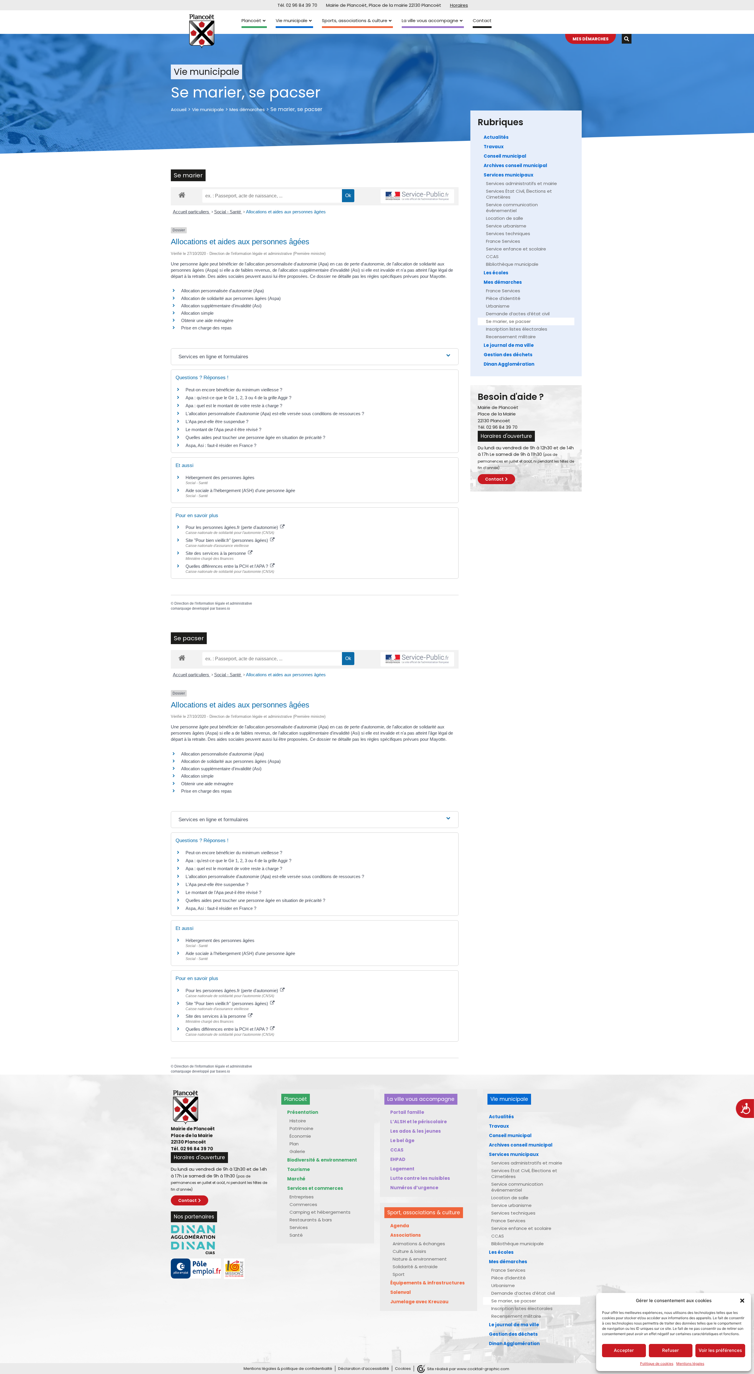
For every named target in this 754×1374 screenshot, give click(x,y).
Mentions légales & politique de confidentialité (288, 1368)
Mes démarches (247, 109)
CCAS (492, 256)
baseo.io (223, 608)
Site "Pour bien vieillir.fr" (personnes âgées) (227, 540)
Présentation (302, 1112)
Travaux (494, 146)
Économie (300, 1136)
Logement (402, 1169)
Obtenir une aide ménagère (207, 320)
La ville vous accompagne (430, 20)
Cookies (403, 1368)
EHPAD (397, 1159)
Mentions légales (690, 1363)
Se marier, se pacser (508, 321)
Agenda (399, 1226)
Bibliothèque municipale (512, 264)
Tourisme (298, 1169)
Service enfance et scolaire (516, 249)
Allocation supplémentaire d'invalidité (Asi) (221, 305)
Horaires (459, 5)
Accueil (178, 109)
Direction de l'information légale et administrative (213, 603)
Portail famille (407, 1112)
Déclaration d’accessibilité (363, 1368)
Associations (405, 1235)
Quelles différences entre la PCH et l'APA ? (227, 566)
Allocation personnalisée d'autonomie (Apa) (222, 290)
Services (299, 1227)
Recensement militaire (511, 337)
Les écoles (496, 273)
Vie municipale (291, 20)
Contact (482, 20)
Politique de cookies (656, 1363)
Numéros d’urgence (414, 1188)
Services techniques (508, 233)
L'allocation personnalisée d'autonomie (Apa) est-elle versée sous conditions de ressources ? (275, 413)
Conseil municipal (505, 156)
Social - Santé (228, 211)
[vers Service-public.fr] (417, 196)
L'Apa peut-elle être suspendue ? (217, 421)
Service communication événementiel (512, 208)
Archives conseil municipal (515, 165)
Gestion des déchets (508, 355)
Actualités (496, 137)
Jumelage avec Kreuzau (419, 1302)
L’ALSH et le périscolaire (418, 1122)
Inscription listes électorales (516, 329)
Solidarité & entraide (415, 1267)
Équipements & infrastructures (427, 1283)
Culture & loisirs (409, 1251)
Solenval (400, 1292)
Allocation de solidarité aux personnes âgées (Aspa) (231, 298)
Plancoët (251, 20)
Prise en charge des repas (206, 327)
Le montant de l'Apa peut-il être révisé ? (223, 429)
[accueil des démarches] (181, 194)
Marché (296, 1179)
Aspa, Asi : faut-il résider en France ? (221, 445)
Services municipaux (508, 175)
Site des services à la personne (216, 553)
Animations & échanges (419, 1244)
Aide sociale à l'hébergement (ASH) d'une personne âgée (240, 490)
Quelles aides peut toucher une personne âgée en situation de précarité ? (255, 437)
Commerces (303, 1204)
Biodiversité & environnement (322, 1160)
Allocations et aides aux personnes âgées (286, 211)
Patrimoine (301, 1128)
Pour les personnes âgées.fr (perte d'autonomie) (232, 527)
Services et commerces (315, 1188)
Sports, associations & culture (354, 20)
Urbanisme (498, 306)
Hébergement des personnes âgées (220, 477)
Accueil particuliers (191, 211)
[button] (742, 1301)
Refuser (670, 1350)
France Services (503, 241)
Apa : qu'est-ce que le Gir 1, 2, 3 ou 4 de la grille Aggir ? (238, 397)
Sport (399, 1274)
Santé (296, 1235)
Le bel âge (402, 1140)
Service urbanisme (506, 226)
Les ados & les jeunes (415, 1131)
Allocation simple (197, 313)
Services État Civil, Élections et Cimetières (519, 194)
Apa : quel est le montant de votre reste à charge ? (234, 405)
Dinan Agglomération (509, 364)
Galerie (297, 1151)
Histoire (298, 1121)
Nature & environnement (420, 1259)
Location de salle (504, 218)
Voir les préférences (720, 1350)
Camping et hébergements (320, 1212)
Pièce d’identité (503, 298)
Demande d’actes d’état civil (518, 314)
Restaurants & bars (311, 1220)
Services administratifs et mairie (521, 183)
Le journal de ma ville (509, 345)
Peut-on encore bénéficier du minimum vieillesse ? (234, 389)
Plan (294, 1144)
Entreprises (302, 1197)
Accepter (624, 1350)
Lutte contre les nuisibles (420, 1178)
